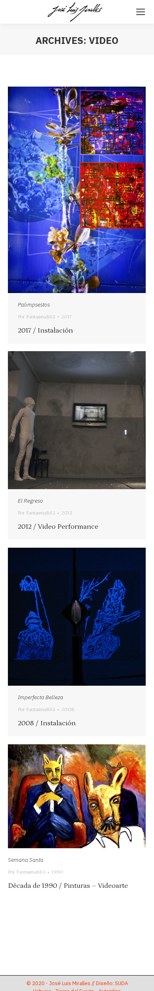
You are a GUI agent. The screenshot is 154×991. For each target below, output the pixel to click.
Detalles (87, 190)
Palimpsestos (34, 304)
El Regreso (30, 500)
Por (36, 317)
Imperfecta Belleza (40, 697)
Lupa (66, 190)
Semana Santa (25, 859)
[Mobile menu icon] (140, 11)
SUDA (121, 983)
